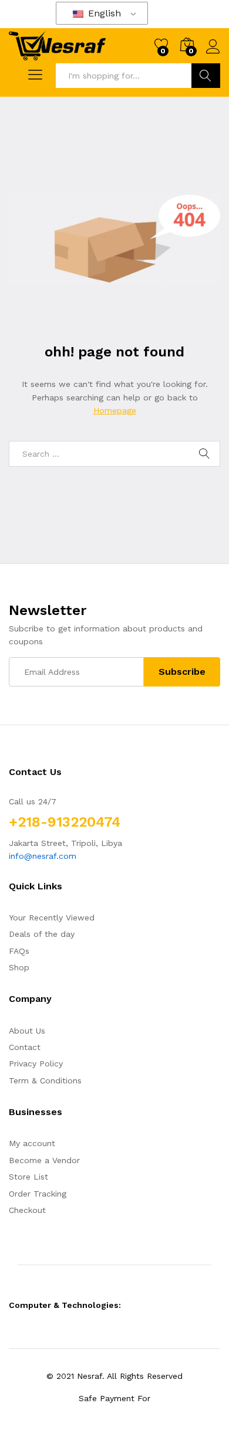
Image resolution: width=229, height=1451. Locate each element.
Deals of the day (42, 934)
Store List (28, 1176)
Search (205, 75)
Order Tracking (37, 1193)
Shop (19, 967)
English (103, 13)
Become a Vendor (44, 1160)
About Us (27, 1030)
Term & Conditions (45, 1080)
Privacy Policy (36, 1063)
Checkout (27, 1210)
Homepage (114, 410)
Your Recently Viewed (52, 917)
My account (32, 1143)
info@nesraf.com (42, 856)
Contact (25, 1047)
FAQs (19, 951)
